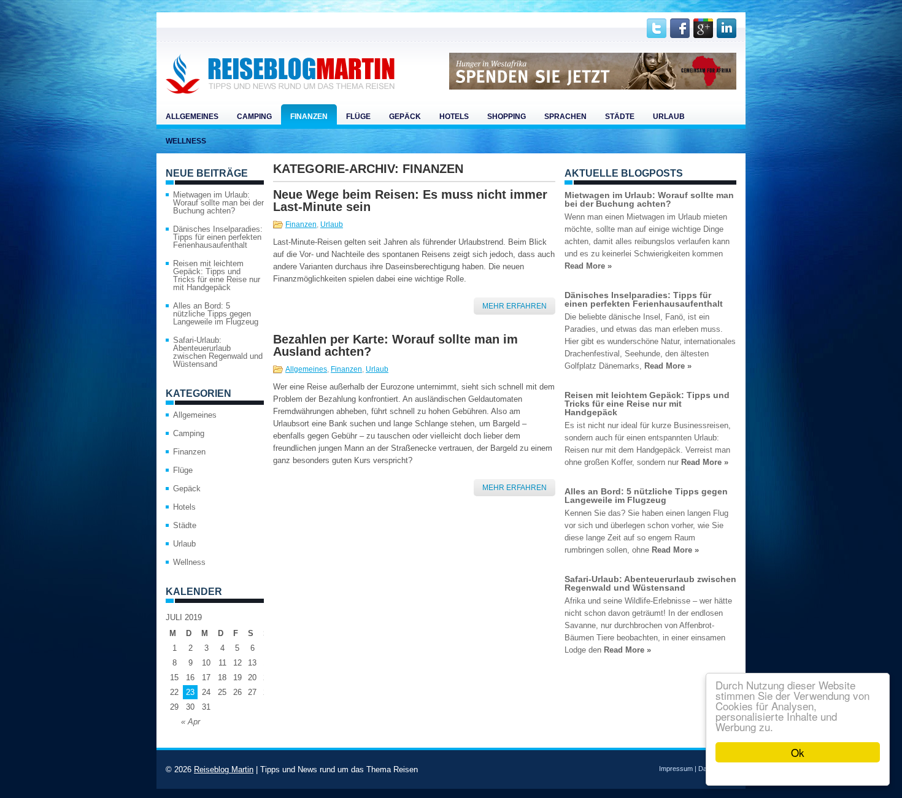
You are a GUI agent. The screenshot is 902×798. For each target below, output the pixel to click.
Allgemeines (192, 116)
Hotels (454, 116)
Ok (797, 752)
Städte (619, 116)
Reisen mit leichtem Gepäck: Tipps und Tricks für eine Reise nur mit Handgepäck (216, 275)
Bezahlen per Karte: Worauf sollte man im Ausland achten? (395, 345)
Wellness (186, 141)
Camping (254, 116)
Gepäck (405, 116)
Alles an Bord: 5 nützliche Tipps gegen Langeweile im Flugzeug (215, 313)
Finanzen (309, 116)
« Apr (190, 721)
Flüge (358, 116)
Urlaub (669, 116)
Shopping (506, 116)
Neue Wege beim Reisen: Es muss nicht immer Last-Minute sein (410, 200)
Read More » (588, 265)
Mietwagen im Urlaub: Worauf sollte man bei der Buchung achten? (218, 202)
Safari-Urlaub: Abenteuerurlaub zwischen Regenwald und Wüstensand (218, 352)
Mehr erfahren (514, 306)
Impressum (676, 768)
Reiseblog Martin (223, 769)
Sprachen (565, 116)
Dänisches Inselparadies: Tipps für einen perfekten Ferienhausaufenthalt (218, 237)
